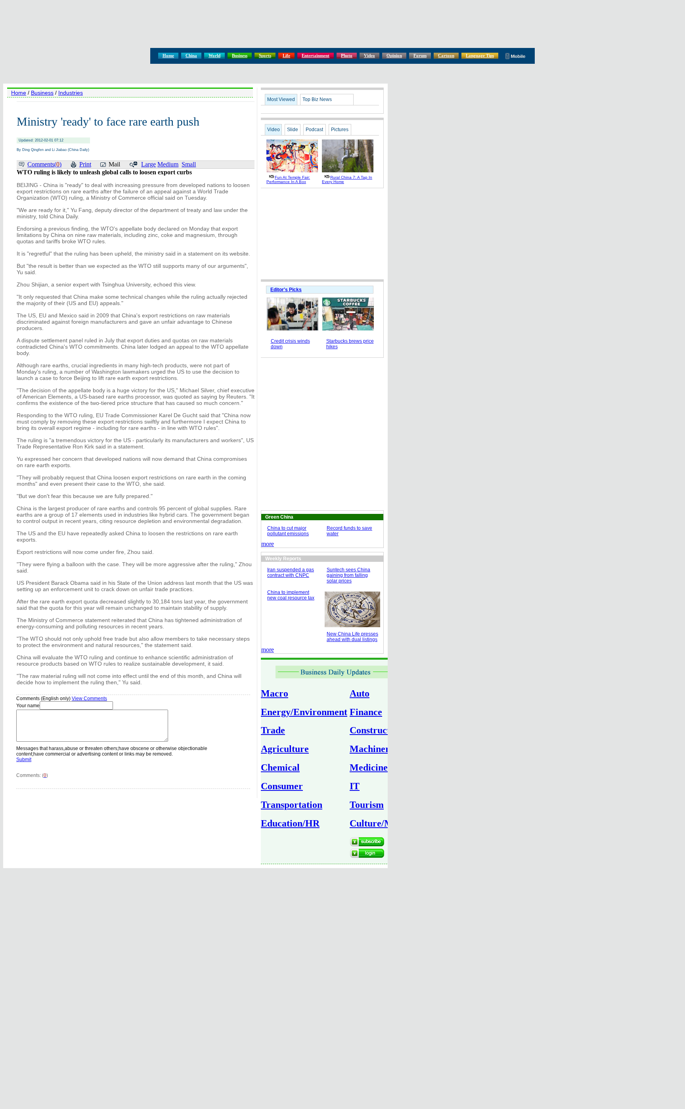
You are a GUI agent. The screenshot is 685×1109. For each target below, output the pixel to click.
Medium (167, 164)
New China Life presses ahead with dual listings (352, 636)
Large (148, 164)
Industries (70, 93)
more (267, 543)
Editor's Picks (286, 289)
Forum (420, 55)
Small (189, 164)
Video (369, 55)
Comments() (44, 164)
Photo (346, 55)
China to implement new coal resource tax (290, 595)
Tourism (367, 805)
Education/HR (290, 823)
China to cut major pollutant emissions (288, 530)
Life (286, 55)
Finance (366, 712)
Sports (265, 55)
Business (239, 55)
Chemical (280, 767)
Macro (274, 693)
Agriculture (285, 749)
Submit (23, 759)
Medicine (369, 767)
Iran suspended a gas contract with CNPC (290, 572)
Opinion (394, 55)
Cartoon (446, 55)
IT (355, 786)
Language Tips (480, 55)
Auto (359, 693)
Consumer (282, 786)
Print (85, 164)
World (214, 55)
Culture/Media (380, 823)
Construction (376, 730)
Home (168, 55)
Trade (273, 730)
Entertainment (315, 55)
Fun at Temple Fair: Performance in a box (288, 179)
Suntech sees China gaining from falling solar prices (348, 575)
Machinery (372, 749)
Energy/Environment (304, 712)
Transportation (291, 805)
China (191, 55)
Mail (114, 164)
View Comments (89, 698)
